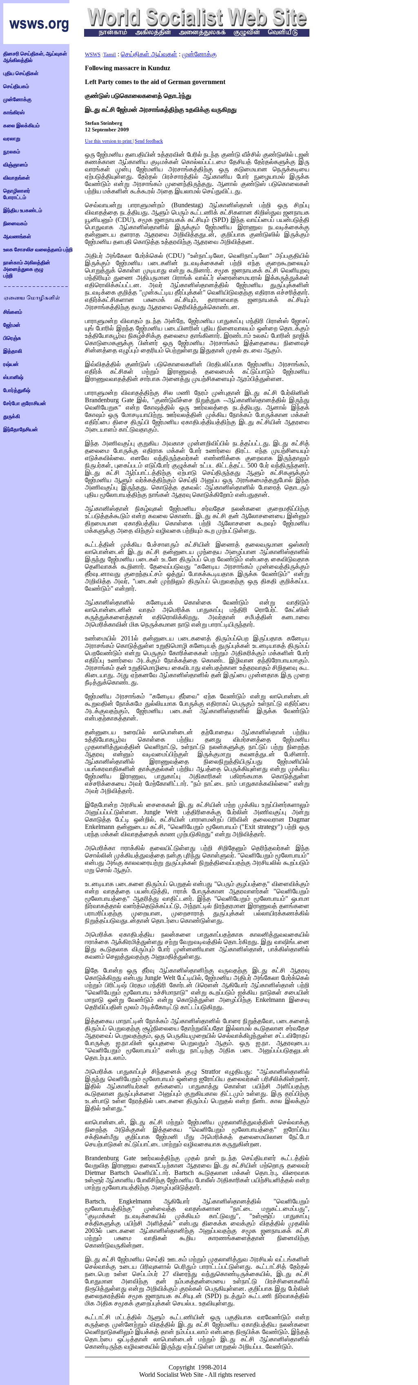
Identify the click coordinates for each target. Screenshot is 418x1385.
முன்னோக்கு (199, 54)
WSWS (92, 54)
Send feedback (149, 141)
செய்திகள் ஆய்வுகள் (149, 54)
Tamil (109, 54)
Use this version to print (108, 141)
